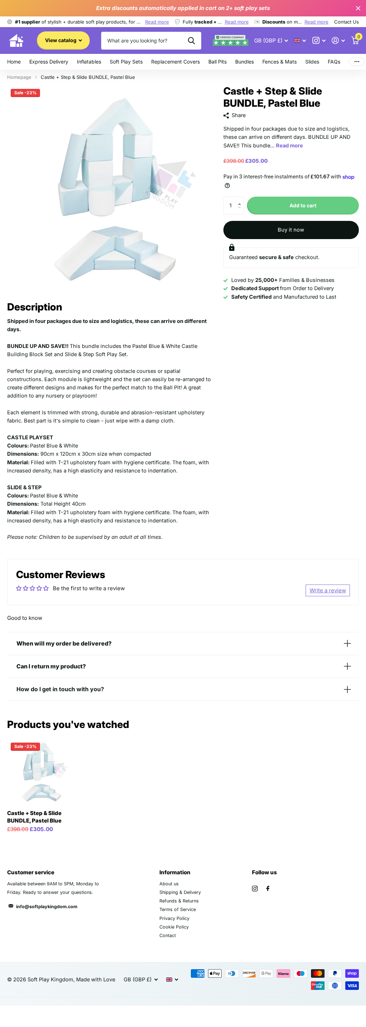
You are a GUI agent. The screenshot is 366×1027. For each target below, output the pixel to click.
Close (358, 8)
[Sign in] (338, 40)
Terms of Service (177, 909)
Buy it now (291, 230)
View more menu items (357, 62)
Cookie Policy (174, 927)
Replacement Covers (175, 62)
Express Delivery (48, 62)
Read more (157, 22)
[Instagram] (255, 888)
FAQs (334, 62)
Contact (167, 935)
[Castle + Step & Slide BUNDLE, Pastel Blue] (40, 772)
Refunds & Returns (179, 901)
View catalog (61, 40)
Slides (312, 62)
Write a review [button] (328, 590)
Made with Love (95, 979)
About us (169, 883)
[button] (241, 199)
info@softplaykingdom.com (46, 906)
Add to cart (303, 205)
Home (14, 62)
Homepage (19, 77)
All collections (89, 62)
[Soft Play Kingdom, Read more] (319, 40)
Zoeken (191, 41)
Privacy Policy (174, 918)
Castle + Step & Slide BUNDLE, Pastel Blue (34, 817)
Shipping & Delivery (180, 892)
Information (175, 872)
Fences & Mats (279, 62)
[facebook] (267, 888)
